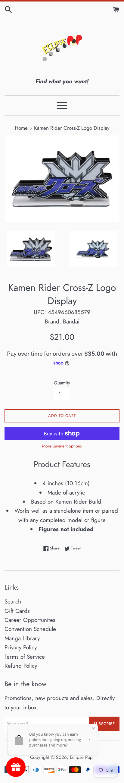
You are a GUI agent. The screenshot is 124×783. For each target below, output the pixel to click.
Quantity (62, 383)
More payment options (62, 446)
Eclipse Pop (81, 757)
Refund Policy (21, 666)
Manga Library (22, 638)
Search (13, 601)
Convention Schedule (30, 629)
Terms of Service (25, 657)
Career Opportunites (30, 620)
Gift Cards (17, 611)
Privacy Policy (21, 647)
